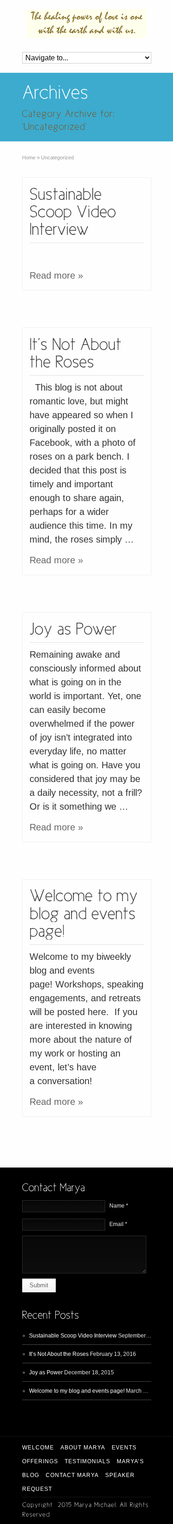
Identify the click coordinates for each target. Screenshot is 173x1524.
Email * (118, 1224)
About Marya (82, 1447)
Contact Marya (72, 1475)
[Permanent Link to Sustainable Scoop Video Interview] (75, 210)
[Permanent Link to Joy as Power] (73, 627)
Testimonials (87, 1461)
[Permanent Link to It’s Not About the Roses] (78, 351)
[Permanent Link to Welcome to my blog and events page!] (86, 912)
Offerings (40, 1461)
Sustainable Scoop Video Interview (73, 1335)
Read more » (56, 275)
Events (124, 1447)
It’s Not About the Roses (59, 1354)
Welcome (38, 1447)
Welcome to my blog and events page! (77, 1391)
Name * (118, 1206)
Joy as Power (46, 1372)
